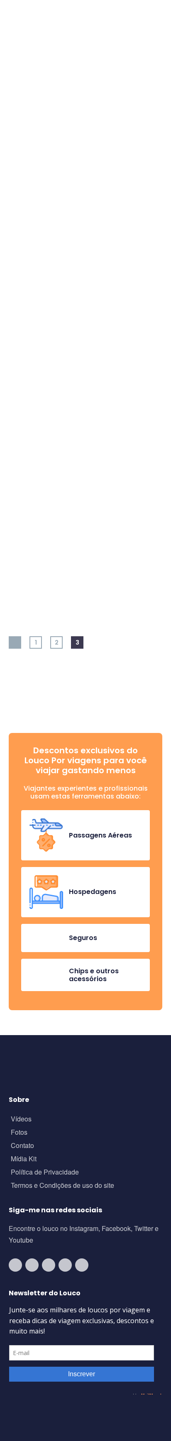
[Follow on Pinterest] (81, 1265)
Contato (22, 1146)
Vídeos (21, 1119)
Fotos (19, 1133)
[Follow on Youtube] (15, 1265)
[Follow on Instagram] (32, 1265)
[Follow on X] (65, 1265)
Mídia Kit (24, 1159)
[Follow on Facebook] (48, 1265)
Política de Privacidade (45, 1173)
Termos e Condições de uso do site (62, 1186)
